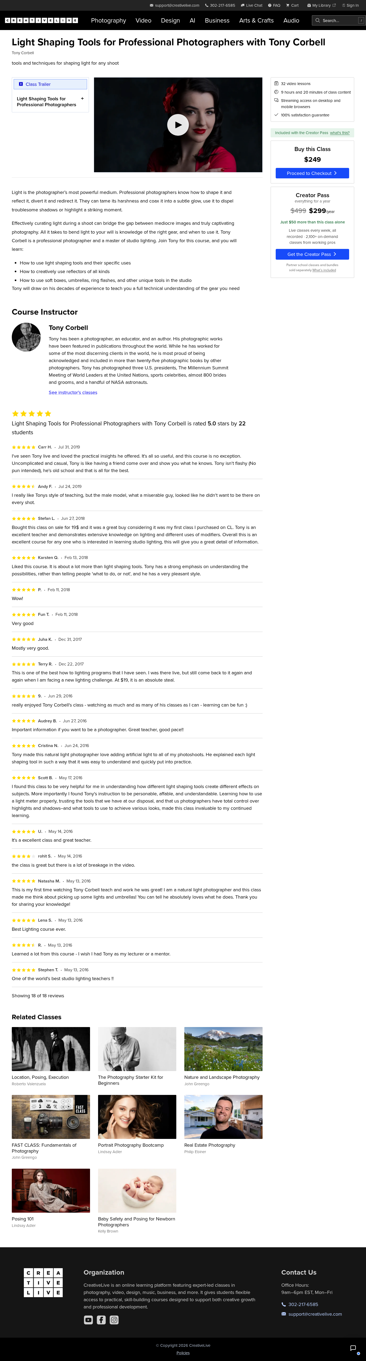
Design (170, 20)
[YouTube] (88, 1320)
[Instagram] (114, 1320)
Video (143, 20)
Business (217, 20)
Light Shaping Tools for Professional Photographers (46, 101)
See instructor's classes (73, 392)
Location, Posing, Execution (40, 1077)
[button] (353, 1348)
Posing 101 (22, 1218)
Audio (291, 20)
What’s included (324, 270)
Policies (183, 1353)
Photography (108, 20)
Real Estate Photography (209, 1145)
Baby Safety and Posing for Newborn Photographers (136, 1221)
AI (192, 20)
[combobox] (339, 20)
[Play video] (178, 125)
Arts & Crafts (256, 20)
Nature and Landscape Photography (222, 1077)
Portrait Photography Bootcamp (131, 1145)
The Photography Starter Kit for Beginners (130, 1080)
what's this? (340, 132)
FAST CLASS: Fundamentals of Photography (44, 1148)
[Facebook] (101, 1320)
